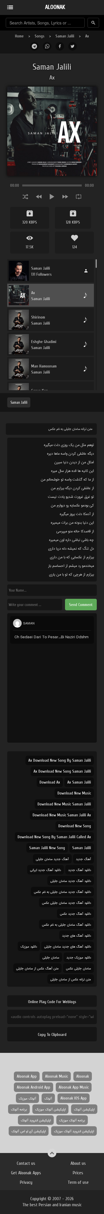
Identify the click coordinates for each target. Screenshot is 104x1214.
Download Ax (50, 782)
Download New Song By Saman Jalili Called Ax (54, 836)
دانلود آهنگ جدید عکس (75, 913)
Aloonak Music (56, 1076)
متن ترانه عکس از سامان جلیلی (70, 979)
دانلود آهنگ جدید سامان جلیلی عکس (66, 902)
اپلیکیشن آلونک (84, 1109)
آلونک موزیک (27, 1098)
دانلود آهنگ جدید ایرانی (45, 869)
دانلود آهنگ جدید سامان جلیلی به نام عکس (62, 891)
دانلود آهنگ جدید (79, 869)
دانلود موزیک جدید (78, 957)
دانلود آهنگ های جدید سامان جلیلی (67, 946)
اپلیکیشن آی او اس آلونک (29, 1131)
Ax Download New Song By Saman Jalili (59, 760)
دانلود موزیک (29, 946)
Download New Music (74, 793)
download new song (74, 826)
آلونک (48, 1098)
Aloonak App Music (74, 1087)
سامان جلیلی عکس (78, 968)
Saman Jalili (64, 36)
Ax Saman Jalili (79, 782)
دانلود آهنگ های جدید (76, 935)
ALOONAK (55, 7)
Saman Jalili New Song (47, 847)
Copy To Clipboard (52, 1034)
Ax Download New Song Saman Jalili (62, 771)
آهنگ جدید (83, 858)
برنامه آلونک (19, 1109)
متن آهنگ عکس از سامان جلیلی (37, 968)
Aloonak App (27, 1076)
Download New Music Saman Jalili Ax (62, 815)
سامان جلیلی (50, 957)
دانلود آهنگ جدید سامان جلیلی (70, 880)
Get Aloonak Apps (26, 1172)
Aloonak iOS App (73, 1098)
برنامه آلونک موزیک (72, 1120)
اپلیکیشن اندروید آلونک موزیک (74, 1131)
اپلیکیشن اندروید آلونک (36, 1120)
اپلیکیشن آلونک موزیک (50, 1109)
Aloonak (82, 1076)
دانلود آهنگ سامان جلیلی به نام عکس (66, 924)
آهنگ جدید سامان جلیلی (52, 858)
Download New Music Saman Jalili (64, 804)
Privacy (26, 1182)
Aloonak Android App (33, 1087)
